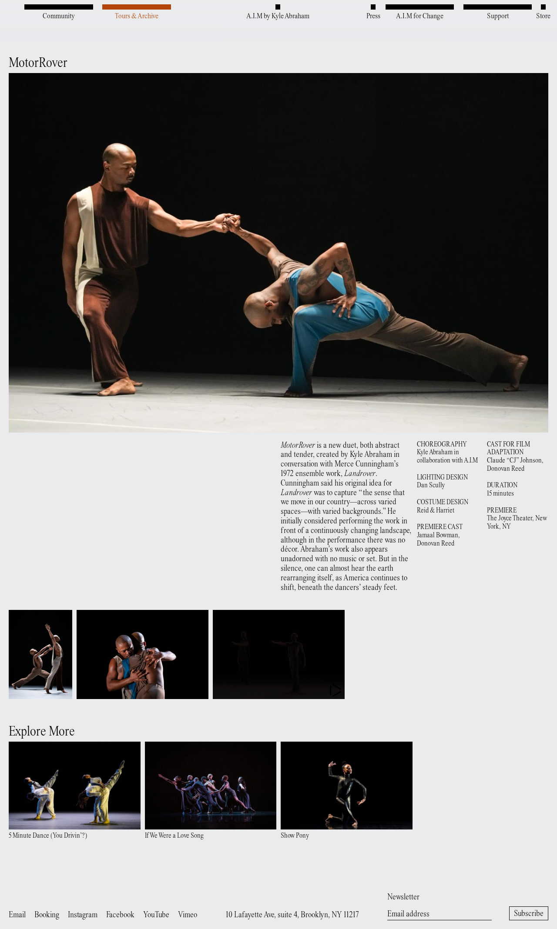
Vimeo (187, 915)
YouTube (156, 915)
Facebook (120, 915)
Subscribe (529, 914)
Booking (46, 915)
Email (17, 915)
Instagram (82, 915)
